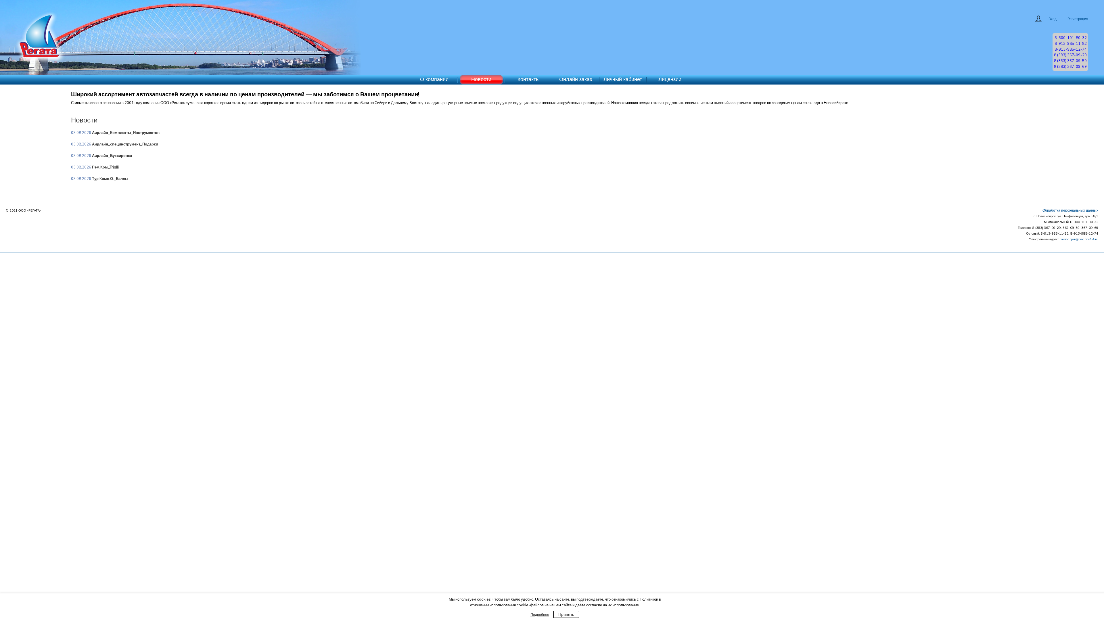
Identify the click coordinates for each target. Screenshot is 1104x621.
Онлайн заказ (575, 79)
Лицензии (669, 79)
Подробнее (539, 614)
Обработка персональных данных (1070, 210)
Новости (481, 79)
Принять (566, 614)
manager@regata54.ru (1079, 239)
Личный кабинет (622, 79)
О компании (434, 79)
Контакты (529, 79)
